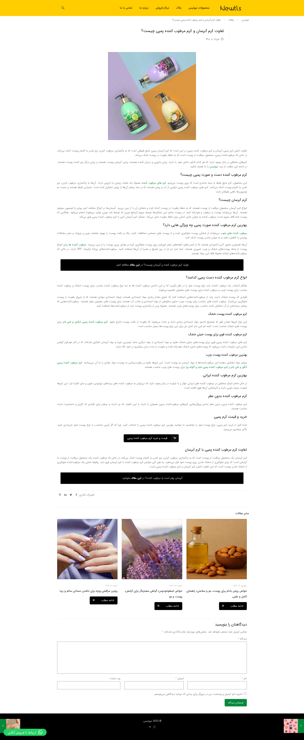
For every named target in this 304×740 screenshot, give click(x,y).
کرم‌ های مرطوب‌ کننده (154, 183)
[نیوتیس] (230, 8)
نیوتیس (245, 20)
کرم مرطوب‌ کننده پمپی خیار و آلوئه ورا (207, 367)
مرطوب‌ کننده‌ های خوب (234, 233)
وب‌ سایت (115, 678)
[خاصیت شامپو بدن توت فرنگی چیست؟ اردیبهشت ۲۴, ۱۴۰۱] (294, 726)
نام (244, 678)
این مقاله (135, 265)
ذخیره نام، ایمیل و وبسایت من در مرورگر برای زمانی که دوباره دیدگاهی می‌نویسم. (198, 694)
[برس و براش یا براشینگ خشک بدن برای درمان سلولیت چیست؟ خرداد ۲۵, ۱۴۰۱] (10, 726)
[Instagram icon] (154, 727)
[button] (25, 732)
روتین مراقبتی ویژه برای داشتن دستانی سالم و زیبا (89, 591)
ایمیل (179, 678)
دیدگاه (242, 639)
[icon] (149, 727)
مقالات (231, 20)
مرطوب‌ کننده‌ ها (77, 245)
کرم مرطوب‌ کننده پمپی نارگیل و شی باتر (85, 322)
